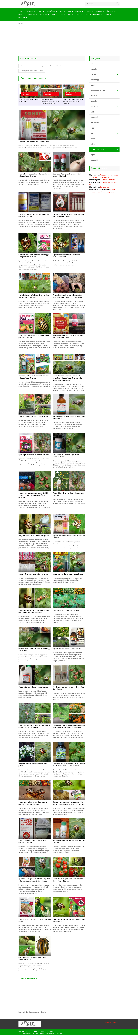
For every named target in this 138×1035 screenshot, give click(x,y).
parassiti (21, 17)
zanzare (88, 11)
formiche (110, 11)
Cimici (40, 11)
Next (84, 91)
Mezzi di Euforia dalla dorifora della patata (33, 687)
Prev (19, 91)
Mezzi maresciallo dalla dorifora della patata (68, 574)
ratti (61, 14)
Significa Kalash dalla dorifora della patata (67, 649)
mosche (99, 11)
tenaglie (30, 11)
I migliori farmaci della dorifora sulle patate (29, 100)
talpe (69, 14)
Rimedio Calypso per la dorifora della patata (33, 416)
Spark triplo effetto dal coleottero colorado (33, 455)
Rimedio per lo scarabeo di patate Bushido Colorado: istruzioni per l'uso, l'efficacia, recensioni (33, 495)
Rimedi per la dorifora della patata (32, 71)
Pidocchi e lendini (74, 11)
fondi (20, 11)
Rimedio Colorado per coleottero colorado (33, 574)
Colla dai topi (104, 187)
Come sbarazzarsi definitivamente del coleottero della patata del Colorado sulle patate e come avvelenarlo (67, 378)
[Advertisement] (69, 41)
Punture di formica (108, 180)
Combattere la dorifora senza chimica (66, 610)
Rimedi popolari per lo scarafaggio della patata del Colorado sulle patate (50, 101)
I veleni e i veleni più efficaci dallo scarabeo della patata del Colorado (73, 101)
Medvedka (31, 14)
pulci (61, 11)
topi (53, 14)
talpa (78, 14)
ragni (107, 14)
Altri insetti (43, 14)
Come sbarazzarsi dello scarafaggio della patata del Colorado (41, 66)
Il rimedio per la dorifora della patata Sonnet (33, 142)
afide (20, 14)
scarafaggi (51, 11)
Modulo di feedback (112, 1022)
